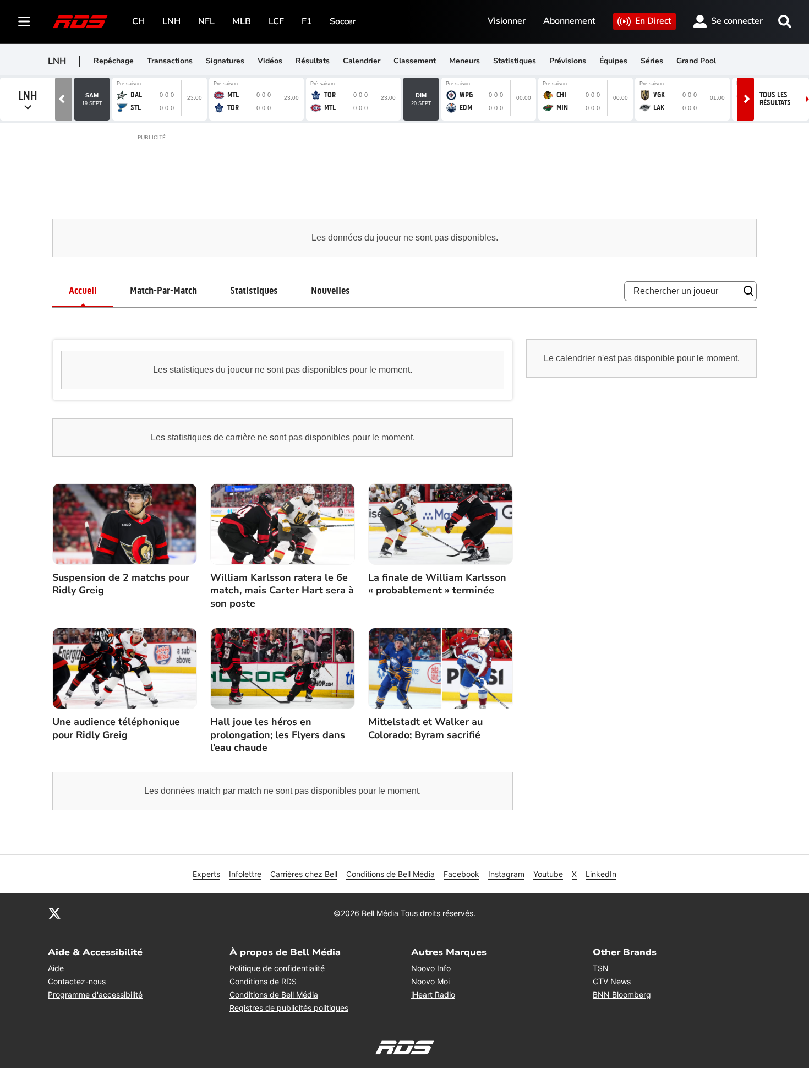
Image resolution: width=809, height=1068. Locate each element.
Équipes (613, 61)
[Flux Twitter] (54, 912)
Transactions (170, 61)
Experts (206, 874)
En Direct (653, 21)
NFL (206, 21)
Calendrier (361, 61)
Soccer (343, 21)
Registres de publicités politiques (288, 1007)
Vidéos (270, 61)
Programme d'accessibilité (95, 994)
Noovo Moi (430, 981)
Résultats (313, 61)
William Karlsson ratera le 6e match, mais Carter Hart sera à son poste (282, 590)
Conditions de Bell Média (390, 874)
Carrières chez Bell (303, 874)
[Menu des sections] (24, 21)
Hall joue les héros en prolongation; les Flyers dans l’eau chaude (277, 735)
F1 (307, 21)
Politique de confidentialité (277, 968)
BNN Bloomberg (622, 994)
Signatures (225, 61)
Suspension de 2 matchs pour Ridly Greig (120, 584)
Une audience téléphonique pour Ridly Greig (116, 728)
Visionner (507, 21)
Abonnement (569, 21)
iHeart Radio (433, 994)
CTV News (612, 981)
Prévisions (567, 61)
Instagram (506, 874)
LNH (171, 21)
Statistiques (514, 61)
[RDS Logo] (80, 21)
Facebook (461, 874)
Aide (56, 968)
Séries (652, 61)
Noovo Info (431, 968)
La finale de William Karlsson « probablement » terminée (437, 584)
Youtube (548, 874)
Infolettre (245, 874)
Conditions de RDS (263, 981)
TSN (601, 968)
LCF (276, 21)
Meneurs (464, 61)
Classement (414, 61)
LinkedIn (601, 874)
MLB (241, 21)
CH (138, 21)
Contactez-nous (77, 981)
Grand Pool (696, 61)
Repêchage (114, 61)
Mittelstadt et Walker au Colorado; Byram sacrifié (425, 728)
